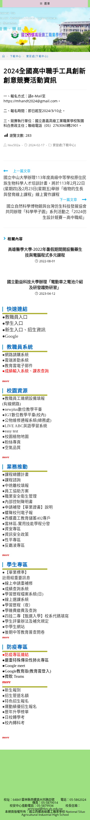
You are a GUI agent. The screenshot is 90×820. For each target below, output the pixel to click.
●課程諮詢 (11, 480)
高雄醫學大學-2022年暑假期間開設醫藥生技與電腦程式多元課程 (45, 252)
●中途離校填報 (15, 485)
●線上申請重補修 (17, 583)
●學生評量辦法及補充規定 (25, 621)
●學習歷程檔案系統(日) (22, 594)
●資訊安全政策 (15, 534)
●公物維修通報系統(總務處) (26, 420)
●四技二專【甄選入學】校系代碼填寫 (35, 616)
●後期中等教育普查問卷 (23, 632)
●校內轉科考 (13, 723)
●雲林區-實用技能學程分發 (26, 524)
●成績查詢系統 (15, 589)
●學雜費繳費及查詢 (19, 610)
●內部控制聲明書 (17, 502)
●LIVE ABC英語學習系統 (24, 426)
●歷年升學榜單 (15, 712)
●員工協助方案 (15, 491)
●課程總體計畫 (15, 474)
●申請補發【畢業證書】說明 (27, 507)
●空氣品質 (11, 447)
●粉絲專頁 (11, 442)
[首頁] (3, 56)
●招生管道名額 (15, 695)
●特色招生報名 (15, 701)
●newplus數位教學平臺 (22, 409)
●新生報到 (11, 690)
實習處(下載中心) (64, 145)
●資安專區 (11, 529)
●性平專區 (11, 540)
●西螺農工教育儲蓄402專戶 (26, 518)
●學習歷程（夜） (17, 605)
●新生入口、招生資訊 (24, 329)
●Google (10, 336)
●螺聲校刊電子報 (17, 513)
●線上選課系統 (15, 599)
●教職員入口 (15, 317)
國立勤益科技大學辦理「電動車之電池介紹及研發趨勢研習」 (45, 284)
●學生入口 (12, 323)
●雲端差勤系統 (15, 360)
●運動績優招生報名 (19, 706)
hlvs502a (14, 145)
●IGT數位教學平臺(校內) (24, 415)
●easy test (10, 431)
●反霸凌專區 (13, 545)
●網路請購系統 (15, 355)
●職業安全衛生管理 (19, 496)
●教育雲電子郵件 (17, 366)
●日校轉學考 (13, 717)
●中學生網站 (13, 627)
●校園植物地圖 (15, 436)
